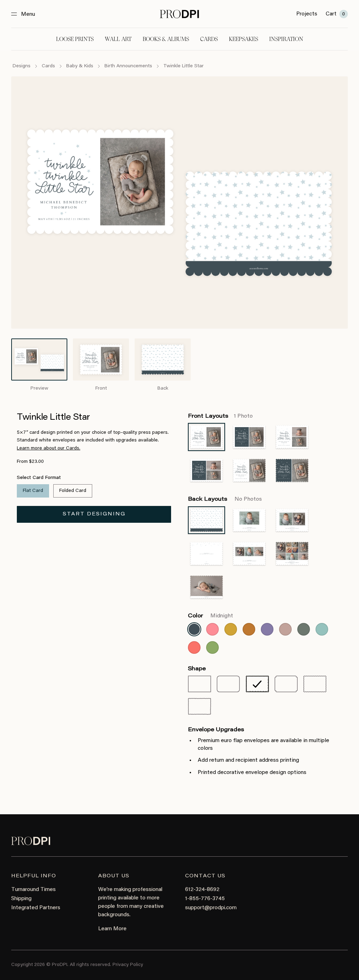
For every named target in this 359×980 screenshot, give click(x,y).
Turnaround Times (33, 889)
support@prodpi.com (211, 908)
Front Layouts (220, 416)
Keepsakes (243, 39)
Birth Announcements (128, 66)
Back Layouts (225, 499)
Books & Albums (166, 39)
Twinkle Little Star (183, 66)
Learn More (112, 929)
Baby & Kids (79, 66)
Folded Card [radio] (72, 490)
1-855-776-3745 (205, 899)
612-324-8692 (202, 889)
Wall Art (118, 39)
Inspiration (286, 39)
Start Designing (94, 514)
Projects (306, 14)
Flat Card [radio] (33, 490)
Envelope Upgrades (216, 730)
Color (210, 616)
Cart (335, 14)
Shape (197, 669)
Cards (209, 39)
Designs (22, 66)
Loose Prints (75, 39)
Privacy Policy (128, 964)
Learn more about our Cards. (48, 448)
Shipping (21, 899)
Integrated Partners (35, 908)
